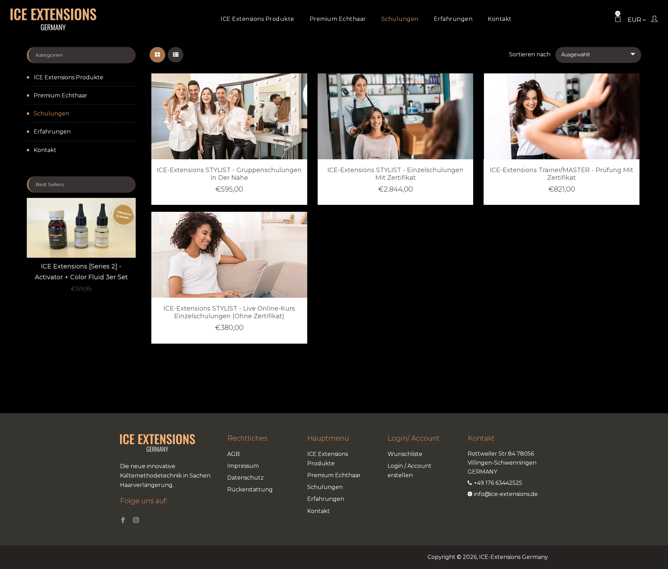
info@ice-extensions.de (506, 494)
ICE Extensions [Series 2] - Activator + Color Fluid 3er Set (81, 272)
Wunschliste (405, 454)
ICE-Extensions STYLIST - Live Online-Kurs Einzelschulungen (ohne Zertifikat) (229, 312)
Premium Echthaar (60, 95)
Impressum (243, 466)
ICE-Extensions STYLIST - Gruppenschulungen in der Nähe (229, 174)
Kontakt (45, 150)
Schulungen (51, 113)
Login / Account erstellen (409, 471)
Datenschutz (245, 477)
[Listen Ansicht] (175, 55)
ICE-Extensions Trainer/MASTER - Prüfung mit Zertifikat (561, 174)
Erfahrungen (52, 131)
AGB (233, 454)
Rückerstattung (250, 489)
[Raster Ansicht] (157, 55)
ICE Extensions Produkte (68, 77)
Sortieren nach (529, 54)
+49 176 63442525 (498, 483)
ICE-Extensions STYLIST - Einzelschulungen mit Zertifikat (395, 174)
